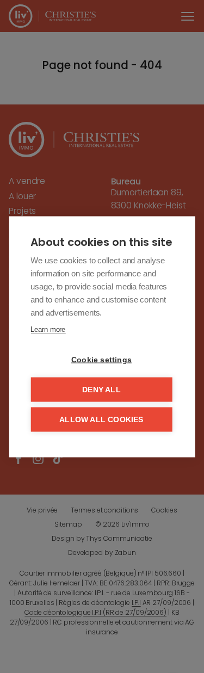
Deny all (101, 389)
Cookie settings (101, 359)
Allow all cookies (101, 419)
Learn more (47, 329)
